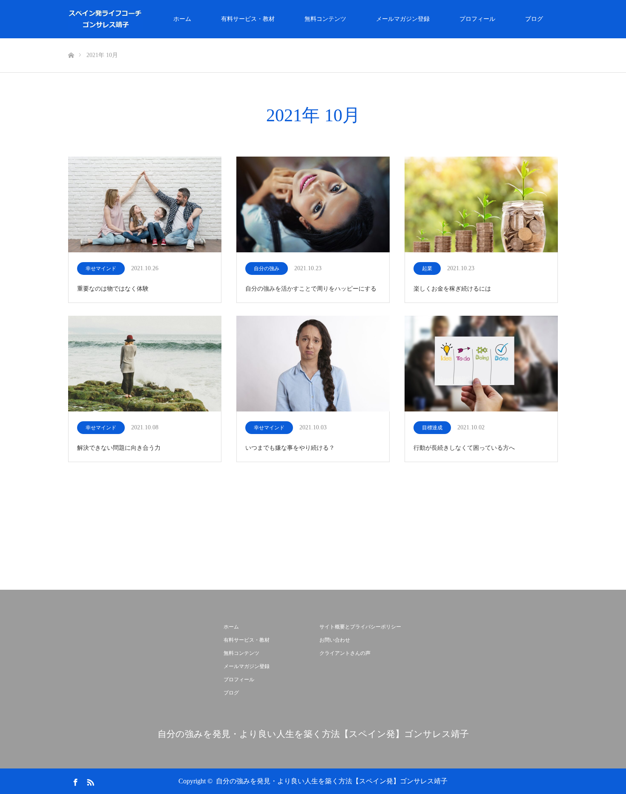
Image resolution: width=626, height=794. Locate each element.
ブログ (534, 19)
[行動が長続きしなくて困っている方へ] (481, 364)
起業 (427, 268)
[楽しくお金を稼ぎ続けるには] (481, 205)
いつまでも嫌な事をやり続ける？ (290, 448)
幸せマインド (101, 268)
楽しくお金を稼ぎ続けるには (452, 289)
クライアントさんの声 (344, 653)
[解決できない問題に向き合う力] (144, 364)
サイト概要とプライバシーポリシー (360, 627)
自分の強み (266, 268)
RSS (89, 780)
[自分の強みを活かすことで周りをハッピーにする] (313, 205)
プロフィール (477, 19)
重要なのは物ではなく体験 (113, 289)
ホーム (182, 19)
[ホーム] (71, 41)
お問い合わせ (334, 640)
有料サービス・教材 (248, 19)
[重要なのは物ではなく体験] (144, 205)
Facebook (74, 780)
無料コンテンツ (325, 19)
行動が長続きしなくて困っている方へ (464, 448)
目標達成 (432, 428)
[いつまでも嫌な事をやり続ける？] (313, 364)
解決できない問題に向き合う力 (119, 448)
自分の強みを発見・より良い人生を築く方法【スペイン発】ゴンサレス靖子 (313, 734)
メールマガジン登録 (403, 19)
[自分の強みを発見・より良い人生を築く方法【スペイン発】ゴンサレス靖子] (143, 19)
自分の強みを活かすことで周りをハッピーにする (310, 289)
